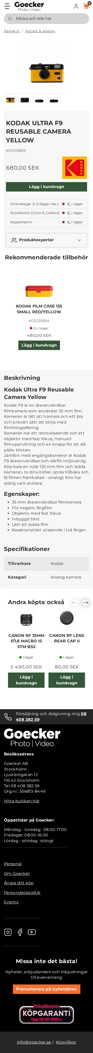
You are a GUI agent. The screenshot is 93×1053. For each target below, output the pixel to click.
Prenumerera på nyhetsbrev (46, 989)
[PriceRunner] (46, 1014)
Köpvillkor (66, 1042)
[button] (76, 6)
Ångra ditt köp (18, 883)
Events (11, 902)
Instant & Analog (40, 31)
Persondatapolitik (22, 892)
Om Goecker (17, 873)
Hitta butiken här (21, 801)
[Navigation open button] (7, 6)
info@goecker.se (34, 1042)
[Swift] (29, 6)
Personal (13, 863)
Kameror (12, 31)
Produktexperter (36, 239)
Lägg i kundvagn (46, 186)
